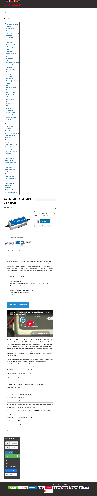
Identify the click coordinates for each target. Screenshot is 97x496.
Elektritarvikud (11, 51)
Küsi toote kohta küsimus (43, 226)
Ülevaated (20, 250)
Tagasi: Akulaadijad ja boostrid (45, 199)
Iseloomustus (9, 250)
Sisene (9, 452)
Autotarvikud (10, 38)
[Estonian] (19, 1)
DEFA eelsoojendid (12, 151)
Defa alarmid (10, 40)
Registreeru (12, 456)
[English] (7, 1)
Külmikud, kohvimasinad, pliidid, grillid (12, 169)
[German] (12, 1)
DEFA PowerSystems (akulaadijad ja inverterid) (11, 147)
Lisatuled (9, 49)
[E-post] (55, 208)
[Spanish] (17, 1)
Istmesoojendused (12, 47)
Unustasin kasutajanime (10, 462)
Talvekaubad (10, 103)
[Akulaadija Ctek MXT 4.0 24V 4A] (17, 223)
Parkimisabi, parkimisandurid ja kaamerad (11, 99)
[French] (9, 1)
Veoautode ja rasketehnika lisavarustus (9, 126)
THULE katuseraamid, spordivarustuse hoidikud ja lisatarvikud (12, 79)
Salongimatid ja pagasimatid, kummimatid (11, 56)
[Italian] (14, 1)
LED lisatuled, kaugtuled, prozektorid (9, 185)
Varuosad (10, 115)
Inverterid (10, 65)
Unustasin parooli (11, 466)
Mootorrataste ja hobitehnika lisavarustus (10, 119)
